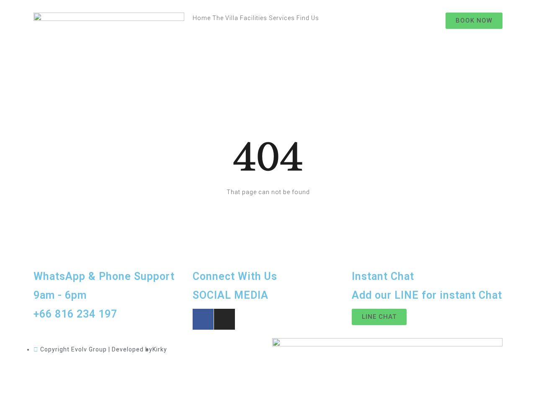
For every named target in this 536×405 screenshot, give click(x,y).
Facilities (253, 18)
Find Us (307, 18)
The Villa (225, 18)
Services (282, 18)
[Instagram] (224, 319)
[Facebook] (203, 319)
